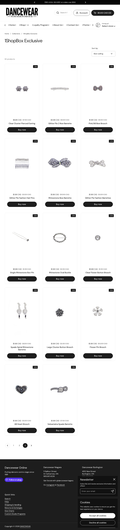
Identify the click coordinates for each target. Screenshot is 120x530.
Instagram (50, 485)
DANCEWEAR (25, 526)
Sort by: (95, 48)
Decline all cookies (97, 522)
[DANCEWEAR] (22, 13)
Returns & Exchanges (13, 508)
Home (7, 34)
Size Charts (9, 511)
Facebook (61, 485)
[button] (102, 13)
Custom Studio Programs (15, 514)
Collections (16, 34)
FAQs (7, 502)
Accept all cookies (97, 515)
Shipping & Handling (13, 505)
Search (8, 499)
